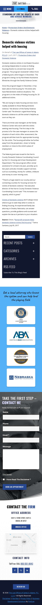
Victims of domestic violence (12, 200)
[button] (7, 9)
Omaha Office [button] (21, 527)
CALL (36, 8)
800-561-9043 (27, 563)
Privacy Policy (26, 598)
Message (7, 446)
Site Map (15, 598)
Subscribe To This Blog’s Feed (15, 272)
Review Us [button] (21, 587)
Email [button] (22, 8)
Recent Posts (13, 243)
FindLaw (31, 601)
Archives (10, 259)
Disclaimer (7, 474)
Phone (5, 423)
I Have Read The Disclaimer (18, 480)
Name (5, 412)
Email (6, 435)
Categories (11, 251)
